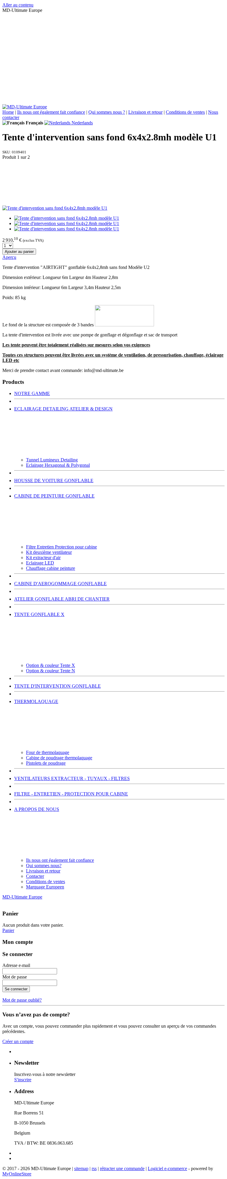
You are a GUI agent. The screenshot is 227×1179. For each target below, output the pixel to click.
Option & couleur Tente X (50, 665)
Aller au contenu (17, 4)
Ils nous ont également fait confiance (51, 112)
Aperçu (9, 257)
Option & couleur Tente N (50, 670)
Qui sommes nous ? (106, 112)
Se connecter (16, 989)
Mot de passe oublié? (22, 999)
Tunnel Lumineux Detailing (52, 459)
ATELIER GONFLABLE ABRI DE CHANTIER (62, 598)
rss (94, 1168)
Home (8, 112)
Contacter (35, 876)
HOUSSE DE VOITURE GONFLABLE (53, 480)
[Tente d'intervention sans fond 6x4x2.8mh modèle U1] (54, 208)
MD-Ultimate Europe (22, 896)
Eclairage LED (40, 562)
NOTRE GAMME (32, 393)
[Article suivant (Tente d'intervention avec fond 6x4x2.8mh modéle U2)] (113, 183)
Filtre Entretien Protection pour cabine (61, 546)
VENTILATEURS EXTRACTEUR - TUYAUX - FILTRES (72, 778)
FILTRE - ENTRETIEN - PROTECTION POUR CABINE (71, 793)
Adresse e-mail (16, 965)
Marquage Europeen (45, 886)
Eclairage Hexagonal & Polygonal (58, 465)
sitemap (81, 1168)
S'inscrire (22, 1079)
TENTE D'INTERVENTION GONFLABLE (57, 686)
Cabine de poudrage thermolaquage (59, 757)
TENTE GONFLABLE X (39, 614)
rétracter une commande (122, 1168)
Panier (8, 930)
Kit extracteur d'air (43, 557)
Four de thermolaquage (47, 752)
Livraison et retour (145, 112)
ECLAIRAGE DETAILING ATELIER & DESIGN (63, 408)
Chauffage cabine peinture (50, 568)
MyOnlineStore (16, 1173)
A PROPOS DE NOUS (36, 809)
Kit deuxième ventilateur (49, 552)
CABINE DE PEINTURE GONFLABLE (54, 495)
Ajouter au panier (19, 251)
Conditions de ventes (185, 112)
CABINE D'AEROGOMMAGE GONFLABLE (60, 583)
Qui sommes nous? (43, 865)
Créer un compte (17, 1041)
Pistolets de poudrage (46, 763)
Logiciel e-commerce (167, 1168)
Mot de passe (14, 976)
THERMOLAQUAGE (36, 701)
